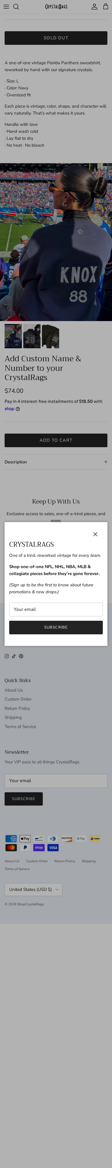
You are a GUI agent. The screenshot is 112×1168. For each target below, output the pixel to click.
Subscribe (55, 627)
